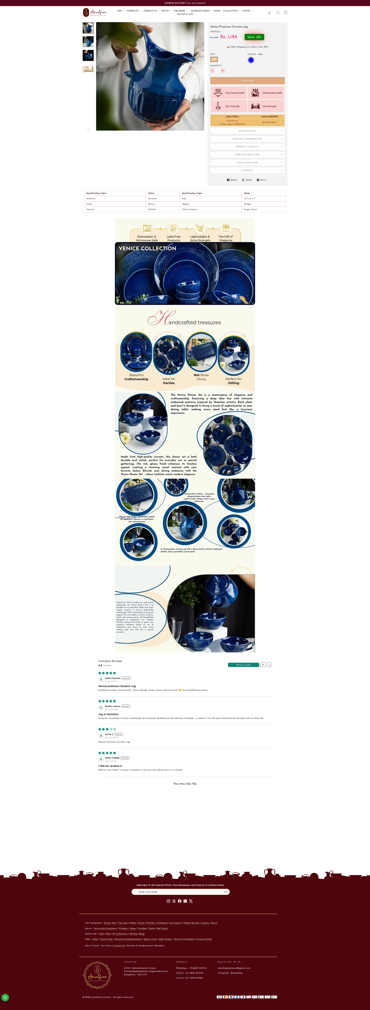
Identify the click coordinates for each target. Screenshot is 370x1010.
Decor (165, 10)
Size (212, 54)
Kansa (217, 10)
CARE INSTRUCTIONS (247, 155)
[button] (116, 840)
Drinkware (162, 923)
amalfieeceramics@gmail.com (234, 968)
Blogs (142, 933)
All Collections (120, 933)
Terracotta (150, 10)
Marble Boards (191, 923)
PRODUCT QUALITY (247, 147)
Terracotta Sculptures (105, 928)
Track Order (106, 939)
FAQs (95, 939)
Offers (246, 10)
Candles (142, 928)
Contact (248, 170)
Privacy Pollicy (204, 939)
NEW (119, 10)
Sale (101, 933)
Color (255, 54)
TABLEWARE (179, 10)
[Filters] (263, 665)
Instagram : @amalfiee (230, 973)
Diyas (152, 928)
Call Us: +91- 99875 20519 (189, 978)
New (108, 933)
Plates (133, 923)
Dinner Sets (110, 923)
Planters (123, 928)
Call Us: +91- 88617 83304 (189, 973)
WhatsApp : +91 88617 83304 (191, 968)
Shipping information (247, 139)
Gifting (133, 933)
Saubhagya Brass (200, 10)
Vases (133, 928)
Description (247, 131)
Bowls (141, 923)
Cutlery (205, 923)
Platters (151, 923)
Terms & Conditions (184, 939)
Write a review (243, 665)
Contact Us (119, 945)
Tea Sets (123, 923)
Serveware (175, 923)
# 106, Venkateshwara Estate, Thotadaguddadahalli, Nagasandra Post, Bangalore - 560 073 (146, 971)
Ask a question (247, 163)
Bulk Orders (165, 939)
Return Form (150, 939)
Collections (230, 10)
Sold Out (106, 861)
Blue (251, 60)
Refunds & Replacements (128, 939)
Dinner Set (133, 10)
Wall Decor (162, 928)
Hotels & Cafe (185, 14)
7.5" (214, 59)
